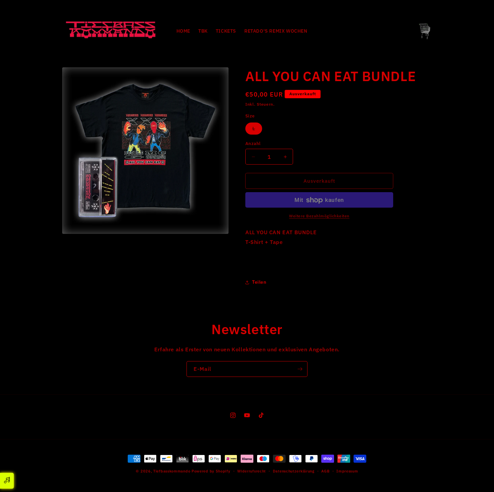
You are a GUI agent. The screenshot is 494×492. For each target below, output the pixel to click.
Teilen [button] (259, 282)
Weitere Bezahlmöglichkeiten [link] (319, 216)
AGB (325, 470)
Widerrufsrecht (251, 470)
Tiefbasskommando (171, 471)
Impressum (347, 470)
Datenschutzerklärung (294, 470)
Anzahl (252, 143)
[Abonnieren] (299, 369)
